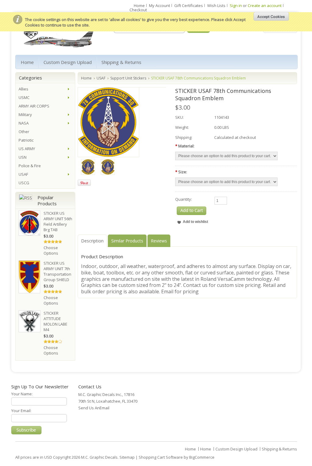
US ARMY (27, 148)
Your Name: (22, 394)
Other (24, 131)
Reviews (159, 241)
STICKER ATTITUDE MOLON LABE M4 (55, 321)
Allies (23, 89)
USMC (24, 97)
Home (139, 5)
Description (92, 241)
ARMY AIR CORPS (34, 106)
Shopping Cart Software (161, 457)
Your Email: (21, 410)
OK (271, 16)
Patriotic (26, 140)
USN (23, 157)
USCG (24, 182)
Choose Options (51, 250)
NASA (24, 123)
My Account (159, 5)
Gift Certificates (188, 5)
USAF (101, 78)
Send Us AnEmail (93, 408)
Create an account (265, 5)
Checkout (138, 9)
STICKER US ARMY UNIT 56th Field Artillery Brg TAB (58, 221)
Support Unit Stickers (128, 78)
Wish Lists (216, 5)
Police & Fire (30, 165)
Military (25, 114)
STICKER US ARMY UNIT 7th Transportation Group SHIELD (57, 271)
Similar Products (127, 241)
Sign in (236, 5)
